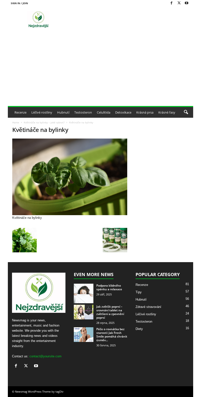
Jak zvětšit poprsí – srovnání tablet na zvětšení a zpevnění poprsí (110, 312)
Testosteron (83, 112)
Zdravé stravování (148, 307)
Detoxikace (123, 112)
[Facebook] (171, 3)
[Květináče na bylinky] (69, 177)
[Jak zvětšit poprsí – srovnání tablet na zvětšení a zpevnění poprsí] (83, 312)
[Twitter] (179, 3)
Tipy (139, 292)
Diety (139, 329)
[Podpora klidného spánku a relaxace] (83, 293)
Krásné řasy (166, 112)
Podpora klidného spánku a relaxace (109, 287)
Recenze (20, 112)
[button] (185, 112)
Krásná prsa (144, 112)
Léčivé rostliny (41, 112)
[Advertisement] (100, 69)
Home (15, 122)
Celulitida (103, 112)
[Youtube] (186, 3)
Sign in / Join (19, 3)
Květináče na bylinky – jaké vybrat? (44, 122)
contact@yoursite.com (45, 356)
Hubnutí (63, 112)
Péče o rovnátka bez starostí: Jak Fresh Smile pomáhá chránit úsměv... (111, 334)
